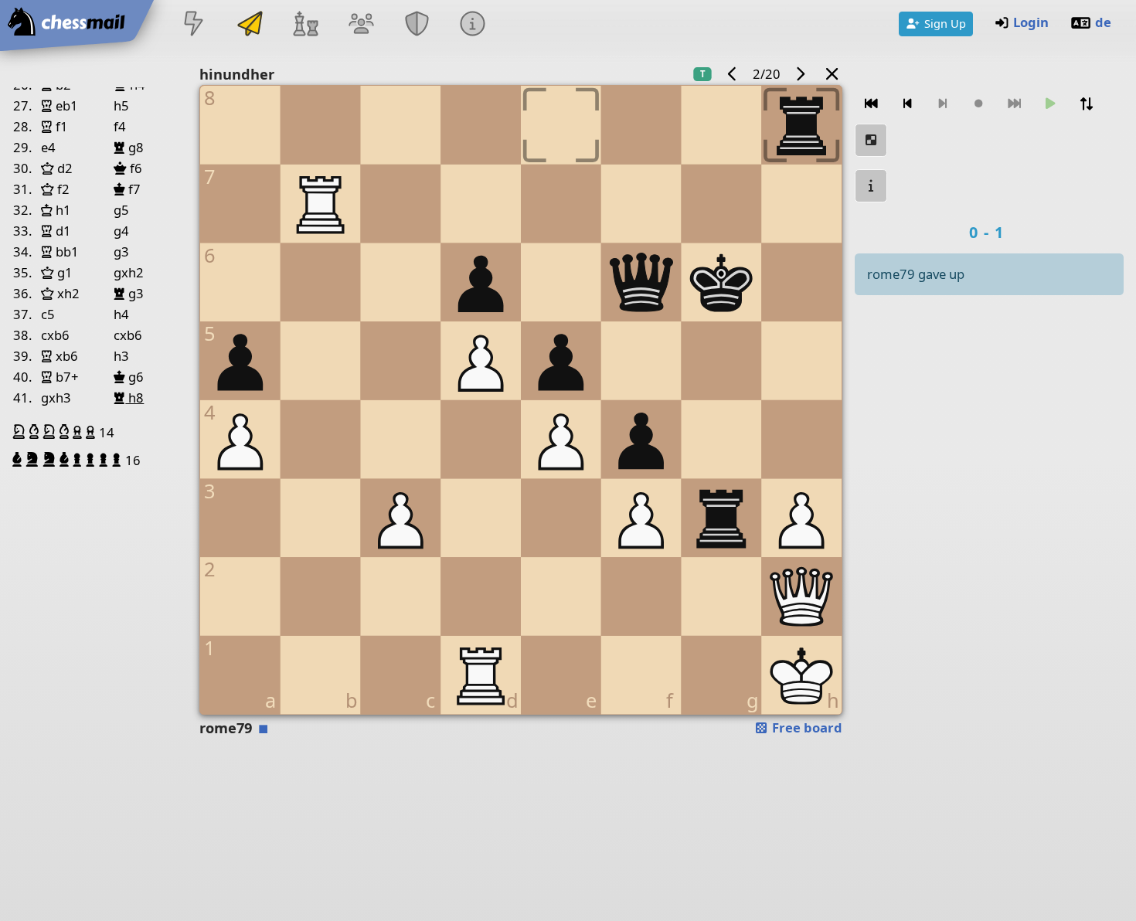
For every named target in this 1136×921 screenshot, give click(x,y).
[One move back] (907, 104)
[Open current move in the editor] (871, 140)
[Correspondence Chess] (249, 25)
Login (1031, 22)
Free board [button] (805, 727)
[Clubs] (417, 25)
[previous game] (732, 74)
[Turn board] (1086, 104)
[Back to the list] (831, 74)
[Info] (473, 25)
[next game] (800, 74)
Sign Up (945, 23)
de (1103, 22)
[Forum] (361, 25)
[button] (20, 432)
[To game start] (871, 104)
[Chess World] (305, 25)
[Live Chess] (194, 25)
